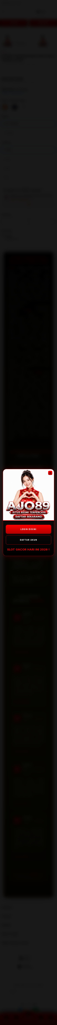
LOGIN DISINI (28, 529)
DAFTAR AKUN (28, 539)
